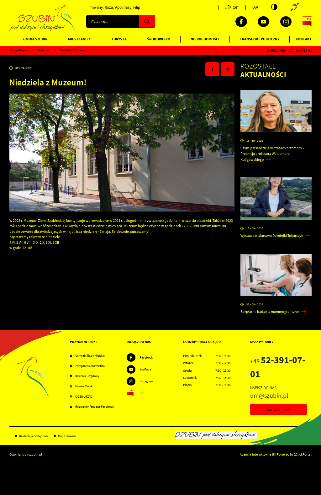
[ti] (274, 454)
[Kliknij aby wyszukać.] (147, 21)
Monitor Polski (84, 386)
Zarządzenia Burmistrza (90, 366)
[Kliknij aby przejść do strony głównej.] (42, 30)
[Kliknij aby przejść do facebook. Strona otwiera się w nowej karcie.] (241, 21)
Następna (304, 50)
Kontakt (304, 39)
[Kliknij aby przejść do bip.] (307, 21)
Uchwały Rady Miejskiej (90, 356)
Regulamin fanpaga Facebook (94, 407)
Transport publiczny (259, 39)
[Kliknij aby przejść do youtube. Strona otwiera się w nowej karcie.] (263, 21)
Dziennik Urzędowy (87, 376)
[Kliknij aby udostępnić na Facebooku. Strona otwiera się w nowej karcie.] (212, 69)
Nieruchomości (205, 39)
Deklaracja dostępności (34, 436)
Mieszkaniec (79, 39)
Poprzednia (276, 50)
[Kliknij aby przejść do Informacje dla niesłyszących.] (294, 7)
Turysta (119, 39)
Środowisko (158, 39)
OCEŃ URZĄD (83, 397)
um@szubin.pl (269, 395)
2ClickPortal (303, 454)
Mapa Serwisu (67, 436)
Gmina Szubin (35, 39)
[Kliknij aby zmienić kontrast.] (274, 7)
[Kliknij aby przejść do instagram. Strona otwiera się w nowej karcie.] (286, 21)
